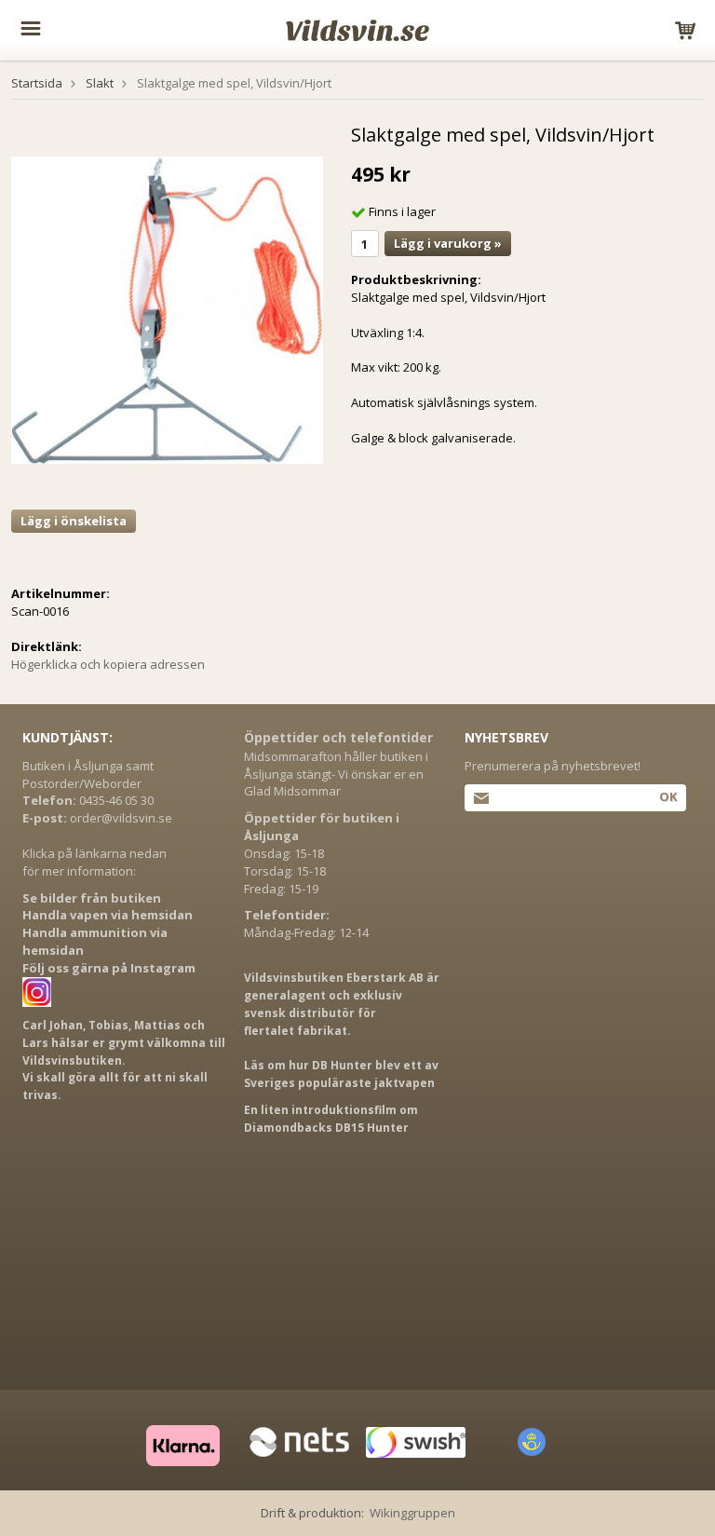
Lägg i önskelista (73, 520)
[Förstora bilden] (167, 309)
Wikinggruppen (412, 1512)
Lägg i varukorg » (448, 243)
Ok (668, 796)
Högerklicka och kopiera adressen (108, 664)
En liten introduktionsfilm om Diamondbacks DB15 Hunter (331, 1118)
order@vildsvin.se (121, 817)
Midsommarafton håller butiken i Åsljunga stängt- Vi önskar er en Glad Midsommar (336, 774)
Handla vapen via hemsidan (107, 914)
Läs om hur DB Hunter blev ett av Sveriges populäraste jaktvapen (341, 1074)
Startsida (36, 83)
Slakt (100, 83)
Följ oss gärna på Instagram (109, 967)
